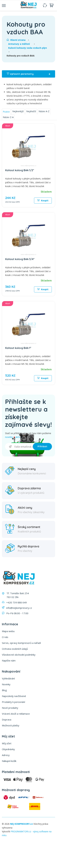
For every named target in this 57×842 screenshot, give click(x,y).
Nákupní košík (9, 761)
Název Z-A (8, 117)
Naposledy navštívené (14, 696)
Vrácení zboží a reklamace (16, 713)
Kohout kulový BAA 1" (18, 348)
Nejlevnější (18, 111)
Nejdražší (31, 111)
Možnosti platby (10, 725)
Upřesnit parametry (29, 74)
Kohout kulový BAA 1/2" (19, 170)
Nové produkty (10, 707)
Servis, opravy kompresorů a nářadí (21, 642)
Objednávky (8, 749)
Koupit (44, 200)
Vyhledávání (8, 678)
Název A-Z (44, 111)
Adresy (6, 755)
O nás (5, 637)
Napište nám (9, 660)
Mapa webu (8, 631)
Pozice (6, 111)
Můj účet (6, 743)
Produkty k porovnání (13, 701)
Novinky (6, 684)
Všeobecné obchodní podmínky (18, 654)
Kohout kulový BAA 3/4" (20, 259)
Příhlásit (42, 446)
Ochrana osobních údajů (15, 648)
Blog (4, 690)
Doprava (6, 719)
